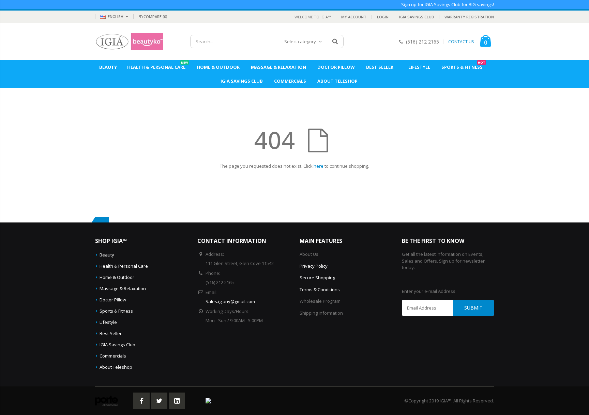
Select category (300, 41)
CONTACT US (461, 42)
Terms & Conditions (320, 289)
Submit (473, 307)
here (318, 166)
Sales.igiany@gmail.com (230, 301)
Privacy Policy (314, 266)
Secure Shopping (317, 278)
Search (335, 41)
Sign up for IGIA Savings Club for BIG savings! (447, 4)
